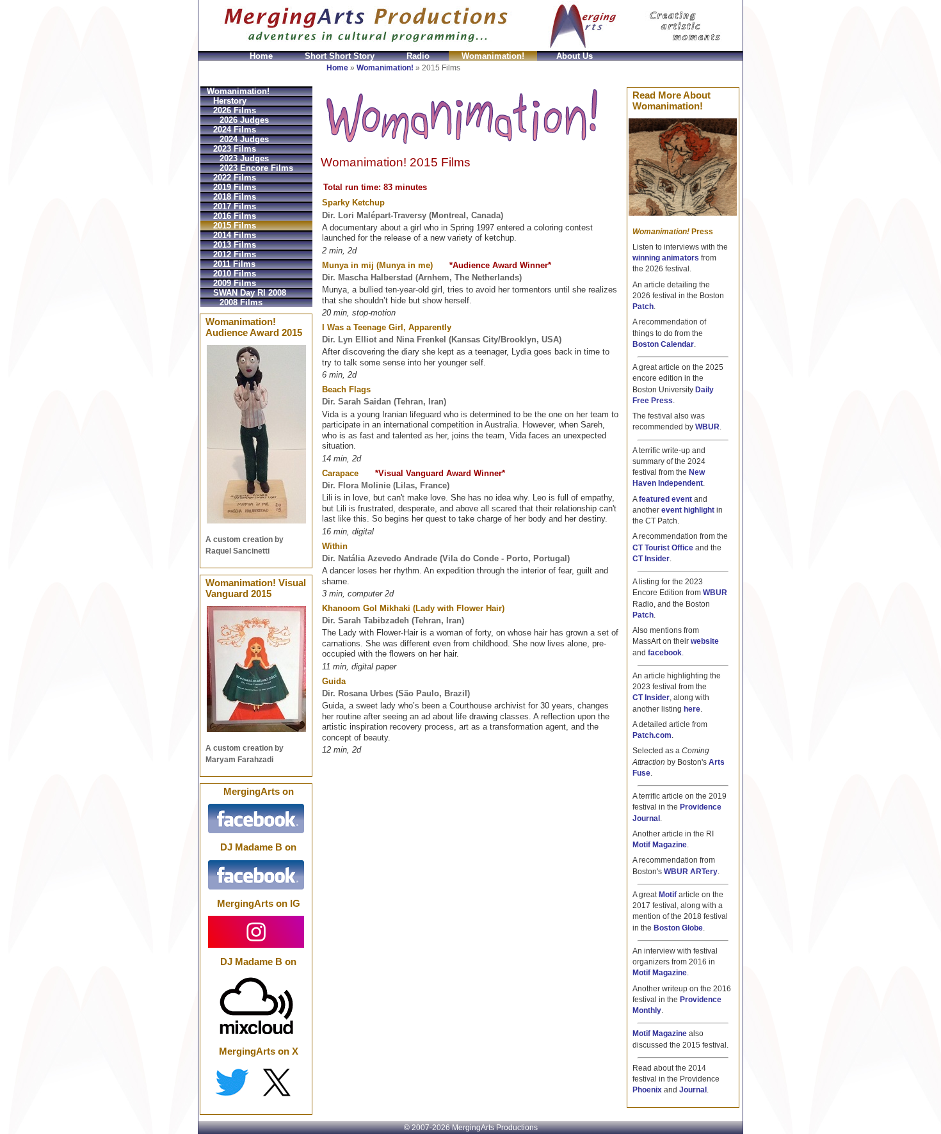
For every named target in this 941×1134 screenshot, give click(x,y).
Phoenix (647, 1090)
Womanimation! (493, 56)
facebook (665, 653)
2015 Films (234, 225)
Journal (693, 1090)
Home (261, 56)
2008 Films (241, 302)
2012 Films (234, 254)
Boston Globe (678, 928)
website (705, 641)
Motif (668, 894)
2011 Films (234, 264)
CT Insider (651, 559)
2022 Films (234, 177)
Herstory (229, 101)
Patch (643, 306)
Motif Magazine (659, 845)
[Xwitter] (256, 1082)
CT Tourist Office (662, 548)
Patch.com (652, 735)
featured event (665, 499)
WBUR (707, 427)
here (692, 709)
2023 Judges (244, 158)
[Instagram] (256, 931)
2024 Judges (244, 139)
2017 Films (234, 206)
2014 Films (234, 235)
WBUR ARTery (691, 871)
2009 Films (234, 283)
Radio (418, 56)
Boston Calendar (663, 344)
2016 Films (234, 216)
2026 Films (234, 110)
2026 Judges (244, 120)
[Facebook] (256, 818)
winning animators (665, 258)
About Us (574, 56)
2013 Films (234, 245)
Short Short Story (339, 56)
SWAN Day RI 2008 (249, 293)
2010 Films (234, 273)
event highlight (687, 510)
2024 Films (234, 129)
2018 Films (234, 197)
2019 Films (234, 187)
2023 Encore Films (256, 168)
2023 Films (234, 149)
